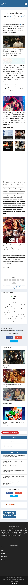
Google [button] (18, 337)
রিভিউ (24, 16)
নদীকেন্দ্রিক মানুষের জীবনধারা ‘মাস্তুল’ (9, 465)
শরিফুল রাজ (15, 288)
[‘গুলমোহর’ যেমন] (14, 357)
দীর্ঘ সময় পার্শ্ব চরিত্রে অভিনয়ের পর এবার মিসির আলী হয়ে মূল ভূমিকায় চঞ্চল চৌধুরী (13, 471)
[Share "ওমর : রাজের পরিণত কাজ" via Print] (15, 282)
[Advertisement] (14, 166)
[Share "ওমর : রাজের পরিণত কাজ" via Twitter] (7, 280)
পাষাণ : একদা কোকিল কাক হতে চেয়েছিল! (12, 384)
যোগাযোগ (11, 581)
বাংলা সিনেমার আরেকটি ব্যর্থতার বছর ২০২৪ (11, 441)
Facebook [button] (9, 337)
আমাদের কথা (5, 579)
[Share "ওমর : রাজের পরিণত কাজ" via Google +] (10, 280)
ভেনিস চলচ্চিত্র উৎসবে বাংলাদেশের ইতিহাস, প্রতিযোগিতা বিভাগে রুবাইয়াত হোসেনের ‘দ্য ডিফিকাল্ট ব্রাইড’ (14, 456)
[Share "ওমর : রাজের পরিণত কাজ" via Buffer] (20, 280)
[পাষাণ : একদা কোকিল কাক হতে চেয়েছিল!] (14, 376)
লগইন (17, 331)
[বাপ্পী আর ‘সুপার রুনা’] (14, 394)
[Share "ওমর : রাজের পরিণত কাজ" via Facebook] (5, 280)
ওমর (20, 24)
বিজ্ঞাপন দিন (16, 581)
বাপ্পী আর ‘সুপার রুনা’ (7, 403)
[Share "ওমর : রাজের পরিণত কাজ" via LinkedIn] (18, 280)
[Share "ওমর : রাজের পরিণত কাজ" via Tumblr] (12, 280)
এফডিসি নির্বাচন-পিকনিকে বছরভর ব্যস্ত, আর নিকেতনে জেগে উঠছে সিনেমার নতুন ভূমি (13, 482)
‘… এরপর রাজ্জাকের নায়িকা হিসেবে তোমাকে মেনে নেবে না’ (14, 422)
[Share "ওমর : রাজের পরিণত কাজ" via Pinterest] (15, 280)
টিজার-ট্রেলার (3, 560)
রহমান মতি (10, 16)
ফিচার (2, 547)
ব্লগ (21, 16)
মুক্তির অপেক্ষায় (4, 556)
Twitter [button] (14, 341)
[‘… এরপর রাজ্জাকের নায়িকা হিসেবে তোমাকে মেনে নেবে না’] (14, 413)
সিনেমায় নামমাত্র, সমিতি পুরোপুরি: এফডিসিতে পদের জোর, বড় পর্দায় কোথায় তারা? (13, 477)
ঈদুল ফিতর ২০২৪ (9, 286)
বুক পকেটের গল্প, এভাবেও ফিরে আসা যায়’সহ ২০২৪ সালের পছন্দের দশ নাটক (13, 445)
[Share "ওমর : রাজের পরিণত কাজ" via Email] (12, 282)
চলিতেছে (2, 550)
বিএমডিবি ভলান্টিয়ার (12, 579)
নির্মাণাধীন (3, 553)
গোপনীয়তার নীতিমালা (20, 579)
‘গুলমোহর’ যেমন (6, 365)
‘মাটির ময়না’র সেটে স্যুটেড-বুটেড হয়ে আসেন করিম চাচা (12, 461)
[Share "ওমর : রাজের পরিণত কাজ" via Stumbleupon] (23, 280)
